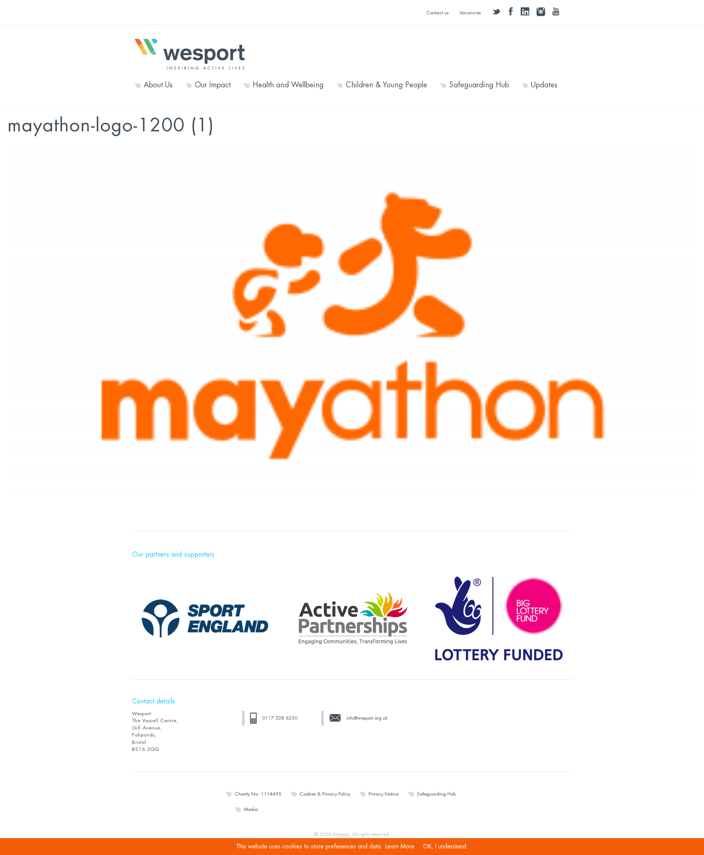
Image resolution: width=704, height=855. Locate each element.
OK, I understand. (445, 846)
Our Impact (213, 85)
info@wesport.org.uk (367, 718)
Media (251, 809)
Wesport (193, 53)
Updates (544, 85)
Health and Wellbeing (288, 85)
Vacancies (470, 12)
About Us (158, 85)
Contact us (437, 12)
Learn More (399, 846)
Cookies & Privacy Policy (325, 794)
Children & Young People (386, 85)
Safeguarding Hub (479, 85)
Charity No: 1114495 (258, 794)
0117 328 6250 (279, 718)
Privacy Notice (383, 794)
